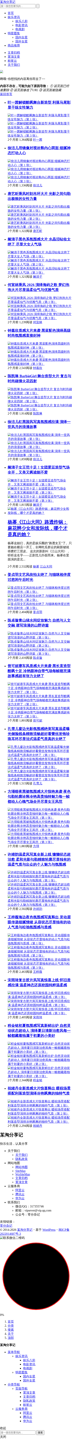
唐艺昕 (37, 231)
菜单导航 (14, 1352)
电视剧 (20, 29)
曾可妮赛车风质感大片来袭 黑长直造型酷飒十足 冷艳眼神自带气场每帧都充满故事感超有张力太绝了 (39, 671)
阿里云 (20, 1190)
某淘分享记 (7, 1)
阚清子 (37, 276)
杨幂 (36, 566)
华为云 (20, 1198)
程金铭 (37, 1080)
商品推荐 (14, 45)
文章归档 (14, 52)
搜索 (11, 1329)
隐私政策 (21, 1159)
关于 (11, 1333)
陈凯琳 (37, 413)
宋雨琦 (37, 1017)
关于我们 (14, 64)
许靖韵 (37, 908)
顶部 (11, 1337)
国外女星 (21, 41)
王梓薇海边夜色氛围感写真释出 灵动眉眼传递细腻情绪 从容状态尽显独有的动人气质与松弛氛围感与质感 (39, 922)
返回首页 (6, 94)
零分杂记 (6, 1225)
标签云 (12, 60)
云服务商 (21, 1408)
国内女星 (21, 37)
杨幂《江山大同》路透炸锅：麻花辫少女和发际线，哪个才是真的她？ (38, 528)
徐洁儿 (37, 185)
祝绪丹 (37, 1125)
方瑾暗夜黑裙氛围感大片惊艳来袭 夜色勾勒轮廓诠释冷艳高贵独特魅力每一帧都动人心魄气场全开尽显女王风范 (39, 796)
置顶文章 (14, 56)
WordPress (48, 1229)
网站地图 (21, 1167)
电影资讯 (21, 25)
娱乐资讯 (14, 17)
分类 (11, 1325)
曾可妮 (37, 720)
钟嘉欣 (37, 368)
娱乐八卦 (21, 21)
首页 (11, 13)
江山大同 (46, 566)
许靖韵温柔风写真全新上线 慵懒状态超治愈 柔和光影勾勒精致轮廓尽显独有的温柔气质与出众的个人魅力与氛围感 (39, 859)
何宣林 (37, 322)
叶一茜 (37, 139)
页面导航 (21, 1388)
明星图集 (14, 33)
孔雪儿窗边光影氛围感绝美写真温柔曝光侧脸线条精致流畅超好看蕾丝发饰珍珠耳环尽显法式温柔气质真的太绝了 (39, 734)
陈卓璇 (37, 657)
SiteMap (20, 1171)
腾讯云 (20, 1194)
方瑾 (36, 846)
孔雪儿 (37, 783)
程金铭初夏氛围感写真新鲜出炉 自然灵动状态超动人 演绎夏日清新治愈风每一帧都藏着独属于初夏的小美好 (39, 1031)
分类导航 (14, 1384)
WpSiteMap (22, 1174)
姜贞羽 (37, 612)
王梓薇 (37, 971)
